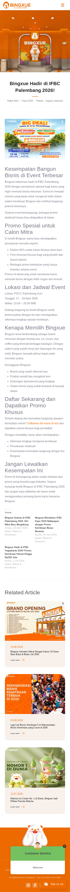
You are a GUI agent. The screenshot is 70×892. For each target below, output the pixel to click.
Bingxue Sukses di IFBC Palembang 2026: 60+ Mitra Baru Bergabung (18, 521)
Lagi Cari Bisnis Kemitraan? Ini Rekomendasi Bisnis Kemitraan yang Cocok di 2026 (33, 726)
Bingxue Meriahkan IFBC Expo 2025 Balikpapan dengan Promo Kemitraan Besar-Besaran (48, 524)
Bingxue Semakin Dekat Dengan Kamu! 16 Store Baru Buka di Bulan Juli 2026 (35, 653)
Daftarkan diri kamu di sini (43, 423)
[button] (63, 5)
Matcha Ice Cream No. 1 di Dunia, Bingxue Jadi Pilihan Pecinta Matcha (34, 799)
